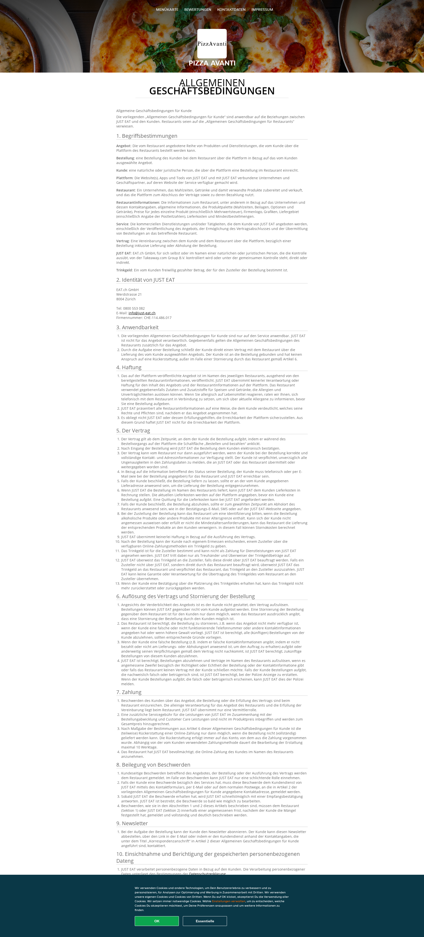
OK (156, 921)
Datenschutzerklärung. (208, 874)
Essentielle (205, 921)
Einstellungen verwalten (228, 901)
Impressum (262, 9)
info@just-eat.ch (142, 313)
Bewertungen (197, 9)
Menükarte (167, 9)
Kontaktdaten (231, 9)
